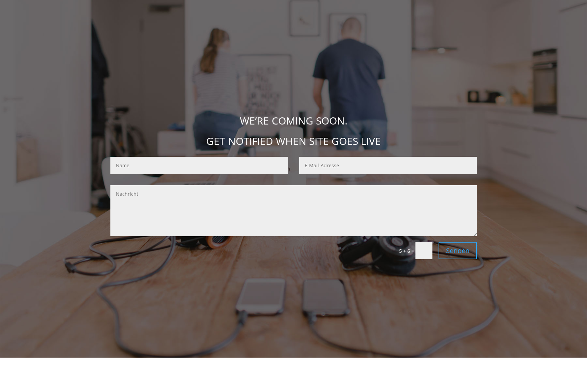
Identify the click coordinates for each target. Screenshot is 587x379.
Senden (457, 250)
